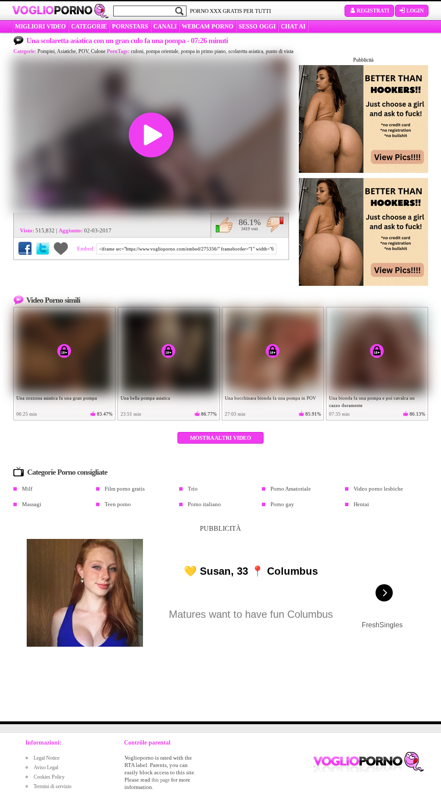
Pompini (46, 51)
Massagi (31, 504)
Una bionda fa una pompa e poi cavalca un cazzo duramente (372, 401)
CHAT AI (293, 26)
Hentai (361, 504)
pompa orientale (162, 51)
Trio (193, 488)
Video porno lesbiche (378, 488)
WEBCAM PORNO (207, 26)
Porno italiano (204, 504)
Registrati (373, 11)
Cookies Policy (49, 777)
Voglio (52, 10)
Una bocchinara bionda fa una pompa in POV (270, 398)
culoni (137, 51)
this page (161, 780)
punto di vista (279, 51)
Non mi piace (275, 224)
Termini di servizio (52, 786)
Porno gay (282, 504)
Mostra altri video (220, 438)
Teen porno (118, 504)
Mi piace (224, 224)
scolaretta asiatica (245, 51)
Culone (98, 51)
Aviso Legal (46, 767)
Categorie (89, 26)
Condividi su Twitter (42, 248)
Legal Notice (46, 758)
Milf (27, 488)
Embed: (86, 248)
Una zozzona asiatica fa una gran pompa (56, 398)
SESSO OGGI (257, 26)
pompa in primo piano (203, 51)
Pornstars (130, 26)
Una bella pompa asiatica (145, 398)
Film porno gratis (125, 488)
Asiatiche (66, 51)
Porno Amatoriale (290, 488)
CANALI (165, 26)
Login (415, 11)
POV (83, 51)
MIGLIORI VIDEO (40, 26)
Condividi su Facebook (25, 248)
